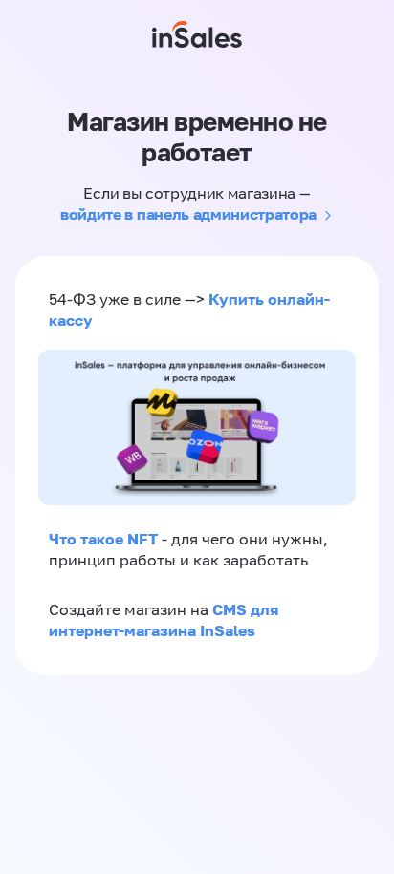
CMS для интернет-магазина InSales (163, 620)
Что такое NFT (103, 538)
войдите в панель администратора (188, 214)
